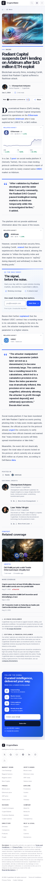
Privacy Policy (17, 847)
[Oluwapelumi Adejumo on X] (11, 501)
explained (24, 316)
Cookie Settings (18, 880)
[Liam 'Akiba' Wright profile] (5, 510)
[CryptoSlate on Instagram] (35, 754)
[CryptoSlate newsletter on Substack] (16, 754)
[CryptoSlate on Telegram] (23, 754)
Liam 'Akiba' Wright (20, 508)
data (13, 460)
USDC (39, 169)
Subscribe (22, 723)
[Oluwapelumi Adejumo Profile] (5, 87)
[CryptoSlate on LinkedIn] (29, 754)
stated (21, 247)
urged (12, 430)
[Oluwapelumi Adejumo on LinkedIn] (14, 501)
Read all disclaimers (9, 870)
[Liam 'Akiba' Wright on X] (11, 524)
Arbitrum (19, 119)
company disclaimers (10, 661)
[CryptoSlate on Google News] (10, 754)
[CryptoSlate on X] (4, 754)
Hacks (8, 49)
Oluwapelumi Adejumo (21, 86)
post (14, 158)
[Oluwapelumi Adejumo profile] (5, 487)
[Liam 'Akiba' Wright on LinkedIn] (14, 524)
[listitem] (6, 475)
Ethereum (33, 115)
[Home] (2, 9)
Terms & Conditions (35, 877)
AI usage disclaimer (14, 629)
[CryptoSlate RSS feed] (4, 760)
